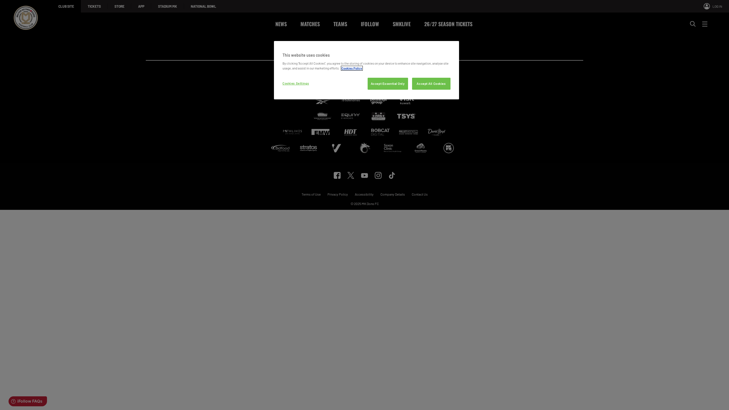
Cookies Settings (295, 83)
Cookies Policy (351, 68)
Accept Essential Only (388, 83)
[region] (366, 70)
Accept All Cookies (431, 83)
